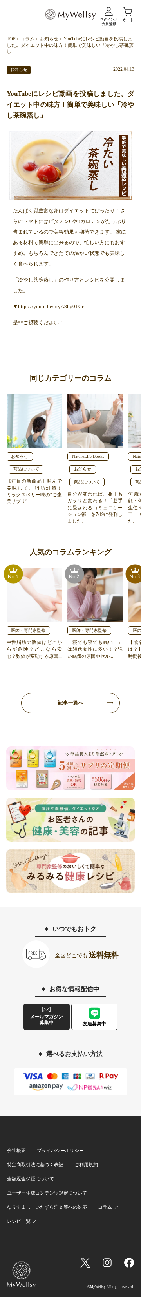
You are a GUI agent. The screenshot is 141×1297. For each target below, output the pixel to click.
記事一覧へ (70, 703)
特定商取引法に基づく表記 (35, 1164)
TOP (11, 39)
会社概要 (16, 1150)
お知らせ (49, 39)
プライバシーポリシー (60, 1150)
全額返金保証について (30, 1179)
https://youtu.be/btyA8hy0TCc (51, 306)
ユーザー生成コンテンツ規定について (47, 1193)
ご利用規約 (86, 1164)
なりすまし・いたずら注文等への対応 (47, 1207)
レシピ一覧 (19, 1221)
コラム (27, 39)
